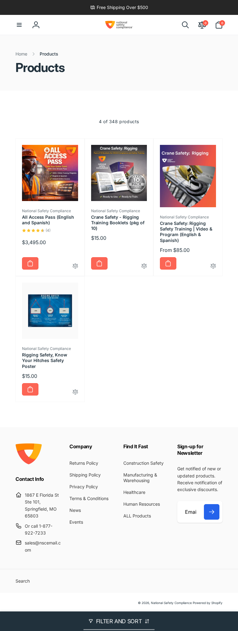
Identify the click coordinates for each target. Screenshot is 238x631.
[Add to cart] (30, 263)
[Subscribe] (211, 512)
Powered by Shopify (208, 603)
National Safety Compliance (171, 603)
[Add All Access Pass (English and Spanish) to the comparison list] (75, 266)
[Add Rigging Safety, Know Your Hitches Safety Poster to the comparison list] (75, 392)
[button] (19, 25)
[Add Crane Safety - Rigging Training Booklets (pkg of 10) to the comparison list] (144, 266)
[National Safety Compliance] (28, 462)
